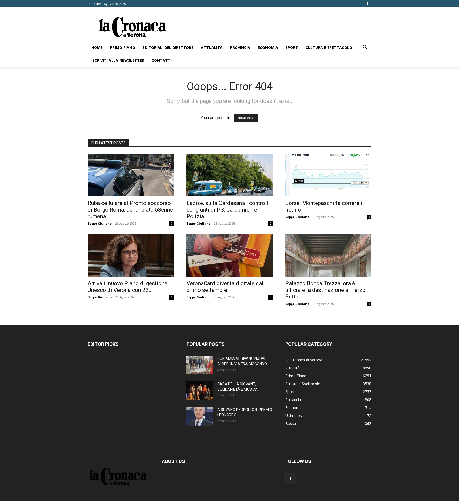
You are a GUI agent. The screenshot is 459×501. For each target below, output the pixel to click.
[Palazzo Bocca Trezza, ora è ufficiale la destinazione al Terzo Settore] (328, 255)
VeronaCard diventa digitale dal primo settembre (225, 286)
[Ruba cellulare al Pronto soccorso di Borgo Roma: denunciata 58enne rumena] (131, 175)
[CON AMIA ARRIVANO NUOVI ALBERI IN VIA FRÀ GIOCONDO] (199, 365)
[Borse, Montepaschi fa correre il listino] (328, 175)
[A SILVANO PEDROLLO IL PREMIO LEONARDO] (199, 416)
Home (97, 47)
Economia (268, 47)
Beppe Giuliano (100, 223)
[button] (365, 47)
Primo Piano (122, 47)
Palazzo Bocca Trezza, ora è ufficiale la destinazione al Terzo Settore (325, 290)
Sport (292, 47)
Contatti (162, 60)
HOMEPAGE (246, 118)
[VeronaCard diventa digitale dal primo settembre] (229, 255)
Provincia (240, 47)
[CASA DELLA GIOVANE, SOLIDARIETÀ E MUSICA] (199, 390)
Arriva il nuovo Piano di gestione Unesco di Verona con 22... (127, 286)
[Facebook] (367, 3)
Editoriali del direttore (168, 47)
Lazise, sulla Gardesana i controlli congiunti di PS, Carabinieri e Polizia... (228, 210)
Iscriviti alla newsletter (117, 60)
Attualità (212, 47)
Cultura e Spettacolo (328, 47)
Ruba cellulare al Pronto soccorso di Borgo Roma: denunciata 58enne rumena (130, 210)
